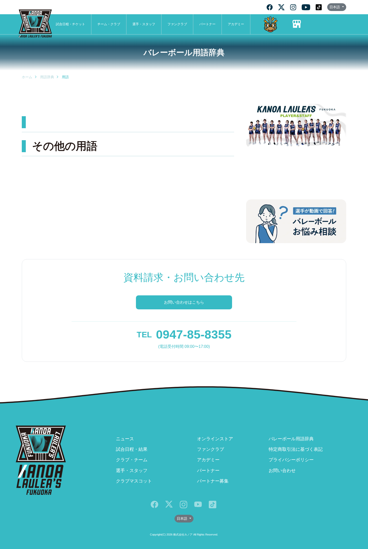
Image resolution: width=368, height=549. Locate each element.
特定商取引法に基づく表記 (296, 449)
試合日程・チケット (70, 24)
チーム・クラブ (108, 24)
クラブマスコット (134, 481)
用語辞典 (47, 77)
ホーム (27, 77)
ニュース (125, 438)
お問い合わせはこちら (184, 302)
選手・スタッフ (143, 24)
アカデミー (236, 24)
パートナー (207, 24)
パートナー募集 (213, 481)
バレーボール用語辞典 (291, 438)
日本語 (335, 7)
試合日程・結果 (131, 449)
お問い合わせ (282, 470)
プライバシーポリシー (291, 459)
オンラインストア (215, 438)
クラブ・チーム (131, 459)
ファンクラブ (177, 24)
